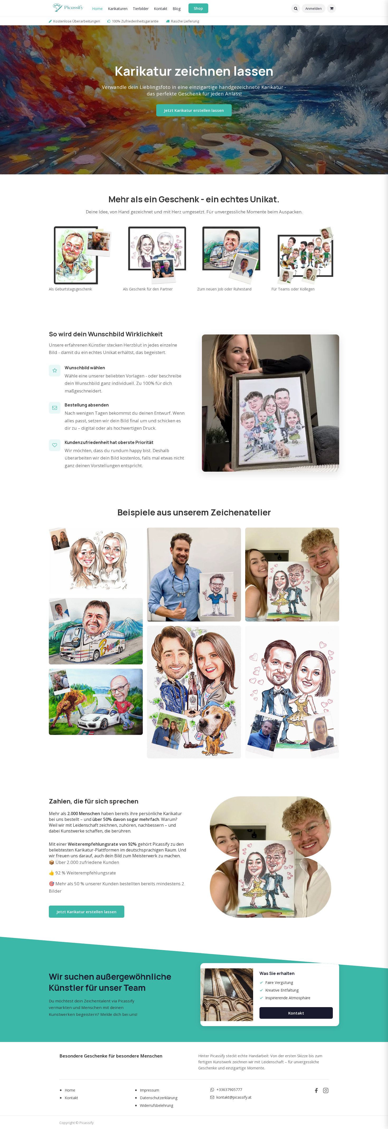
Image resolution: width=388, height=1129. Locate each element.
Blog (177, 8)
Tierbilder (141, 8)
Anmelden (313, 8)
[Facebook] (316, 1090)
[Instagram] (326, 1090)
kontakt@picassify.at (234, 1097)
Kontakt (160, 8)
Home (97, 8)
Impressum (149, 1090)
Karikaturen (117, 8)
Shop (198, 8)
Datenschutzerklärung (159, 1097)
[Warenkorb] (331, 8)
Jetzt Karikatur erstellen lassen (194, 110)
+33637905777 (229, 1089)
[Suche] (295, 8)
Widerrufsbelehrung (156, 1105)
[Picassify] (68, 8)
